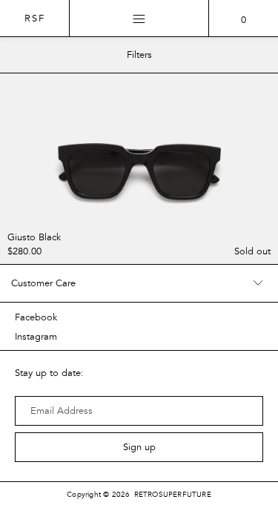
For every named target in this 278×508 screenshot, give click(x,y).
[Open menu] (139, 18)
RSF (34, 18)
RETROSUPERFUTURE (172, 494)
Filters (139, 55)
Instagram (36, 337)
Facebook (36, 317)
